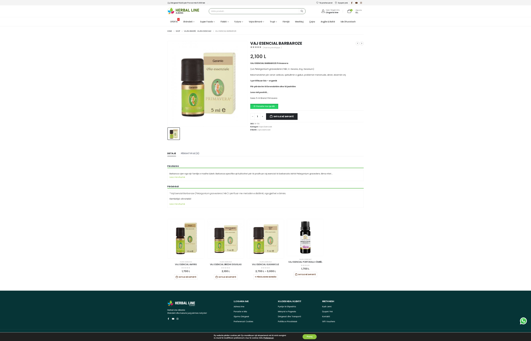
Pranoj (310, 336)
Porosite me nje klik (265, 106)
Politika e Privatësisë (287, 321)
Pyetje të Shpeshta (287, 306)
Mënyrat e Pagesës (287, 311)
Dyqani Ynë (327, 311)
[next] (362, 43)
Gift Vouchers (328, 321)
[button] (264, 106)
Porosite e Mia (240, 311)
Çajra (312, 21)
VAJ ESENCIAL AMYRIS (186, 264)
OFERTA (174, 21)
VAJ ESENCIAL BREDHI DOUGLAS (226, 264)
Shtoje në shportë (284, 116)
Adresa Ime (239, 306)
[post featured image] (185, 238)
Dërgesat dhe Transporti (289, 316)
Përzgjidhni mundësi (266, 277)
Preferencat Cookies (243, 321)
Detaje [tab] (171, 153)
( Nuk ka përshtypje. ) (272, 47)
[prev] (358, 43)
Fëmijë (286, 21)
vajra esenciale (263, 130)
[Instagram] (361, 3)
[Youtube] (356, 3)
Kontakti (326, 316)
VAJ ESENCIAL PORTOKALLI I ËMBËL (305, 261)
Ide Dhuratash (348, 21)
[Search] (302, 11)
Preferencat (268, 338)
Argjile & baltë (328, 21)
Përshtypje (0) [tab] (190, 153)
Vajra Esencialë (265, 127)
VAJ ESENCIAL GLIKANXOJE (265, 264)
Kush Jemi (326, 306)
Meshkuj (299, 21)
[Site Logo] (183, 11)
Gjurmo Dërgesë (241, 316)
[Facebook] (352, 3)
